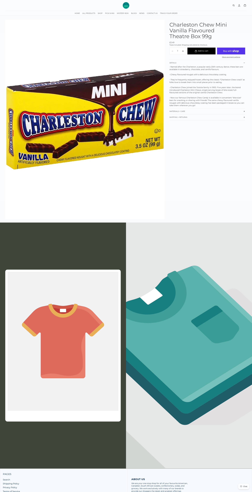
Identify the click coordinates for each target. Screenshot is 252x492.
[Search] (234, 5)
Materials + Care (177, 111)
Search (6, 479)
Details (172, 63)
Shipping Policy (11, 483)
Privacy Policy (10, 487)
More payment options (231, 57)
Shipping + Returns (178, 117)
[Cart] (245, 5)
